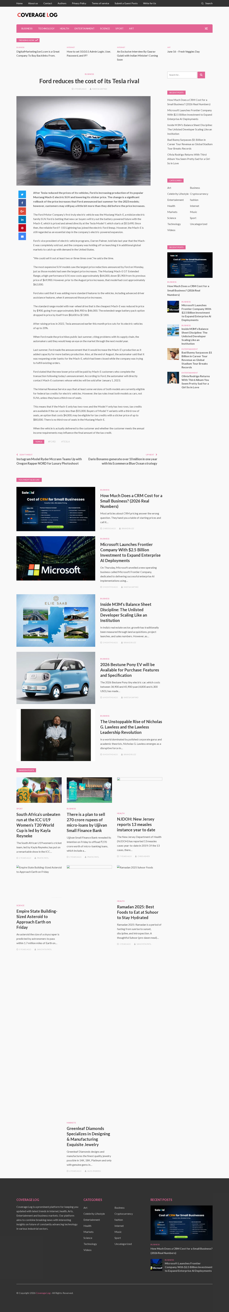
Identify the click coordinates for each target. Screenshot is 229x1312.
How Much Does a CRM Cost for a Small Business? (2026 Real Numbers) (131, 501)
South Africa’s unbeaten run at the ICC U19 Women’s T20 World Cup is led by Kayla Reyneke (38, 825)
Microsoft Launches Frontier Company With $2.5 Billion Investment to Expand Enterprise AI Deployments (189, 114)
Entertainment (85, 28)
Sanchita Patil (44, 949)
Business (27, 28)
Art (131, 28)
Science (105, 28)
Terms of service (100, 3)
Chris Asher (144, 856)
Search (209, 3)
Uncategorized (198, 223)
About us (33, 3)
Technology (46, 28)
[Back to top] (219, 1302)
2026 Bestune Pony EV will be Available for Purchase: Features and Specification (129, 670)
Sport (120, 28)
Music (193, 211)
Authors (62, 3)
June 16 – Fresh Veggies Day (183, 51)
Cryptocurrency (199, 193)
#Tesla (65, 441)
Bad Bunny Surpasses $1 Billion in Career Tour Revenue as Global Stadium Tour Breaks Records (190, 144)
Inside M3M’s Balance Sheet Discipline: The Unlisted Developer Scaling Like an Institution (189, 129)
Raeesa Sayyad (99, 89)
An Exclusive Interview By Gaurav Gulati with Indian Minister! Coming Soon (137, 55)
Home (19, 3)
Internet (71, 47)
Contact (47, 3)
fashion (194, 199)
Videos (171, 230)
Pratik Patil (43, 858)
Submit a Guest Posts (126, 3)
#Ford (52, 441)
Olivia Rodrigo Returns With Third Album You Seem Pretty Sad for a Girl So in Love (188, 159)
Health (64, 28)
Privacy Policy (79, 3)
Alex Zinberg (94, 1171)
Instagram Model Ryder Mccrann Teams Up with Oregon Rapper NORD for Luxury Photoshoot (49, 461)
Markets (71, 1122)
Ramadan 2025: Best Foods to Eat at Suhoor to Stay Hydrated (137, 912)
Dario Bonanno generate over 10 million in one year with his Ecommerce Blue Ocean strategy (122, 461)
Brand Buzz (128, 528)
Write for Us (149, 3)
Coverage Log (43, 1293)
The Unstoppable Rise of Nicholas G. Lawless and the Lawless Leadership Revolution (131, 727)
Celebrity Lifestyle (178, 193)
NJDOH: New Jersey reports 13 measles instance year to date (136, 824)
